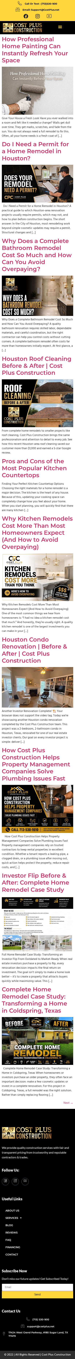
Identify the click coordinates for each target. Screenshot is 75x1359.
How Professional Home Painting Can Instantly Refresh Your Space (35, 50)
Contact (11, 1254)
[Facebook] (26, 16)
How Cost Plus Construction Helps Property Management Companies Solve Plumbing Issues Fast (36, 764)
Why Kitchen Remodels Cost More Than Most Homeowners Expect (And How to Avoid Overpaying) (37, 532)
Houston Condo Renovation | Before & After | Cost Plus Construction (34, 650)
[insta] (37, 16)
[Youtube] (49, 16)
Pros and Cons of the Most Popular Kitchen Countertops (34, 468)
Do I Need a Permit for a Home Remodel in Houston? (35, 151)
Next (68, 1103)
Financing (12, 1247)
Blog (9, 1225)
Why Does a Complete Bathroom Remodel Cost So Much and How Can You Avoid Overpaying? (37, 255)
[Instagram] (15, 1181)
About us (12, 1210)
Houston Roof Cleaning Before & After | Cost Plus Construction (36, 365)
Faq (8, 1240)
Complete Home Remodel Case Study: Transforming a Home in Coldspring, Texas (34, 1000)
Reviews (11, 1232)
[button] (60, 27)
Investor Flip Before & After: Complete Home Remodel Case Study (35, 882)
